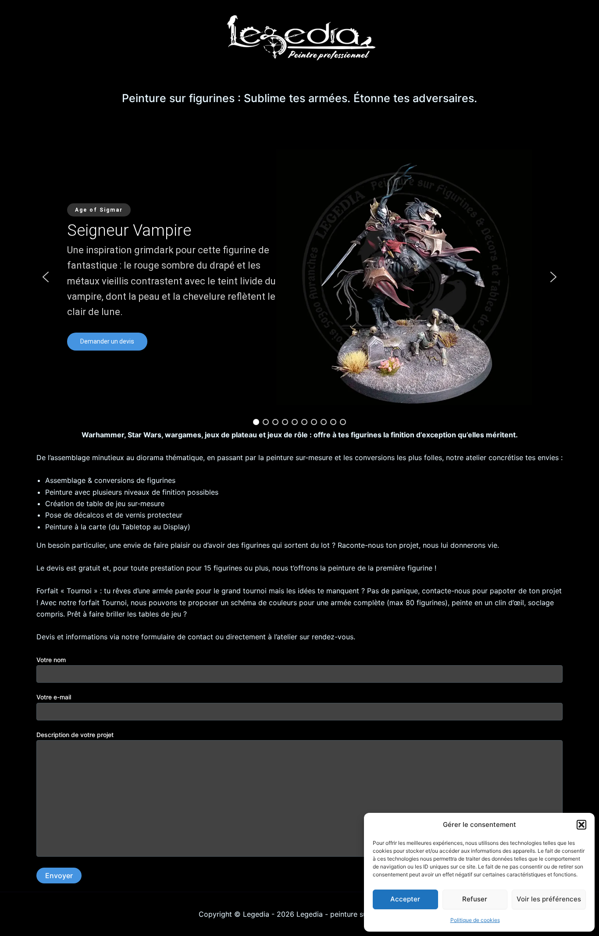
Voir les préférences (549, 899)
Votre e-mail (53, 697)
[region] (299, 277)
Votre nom (51, 659)
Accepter (405, 899)
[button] (581, 824)
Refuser (474, 899)
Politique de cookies (475, 920)
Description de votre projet (75, 734)
